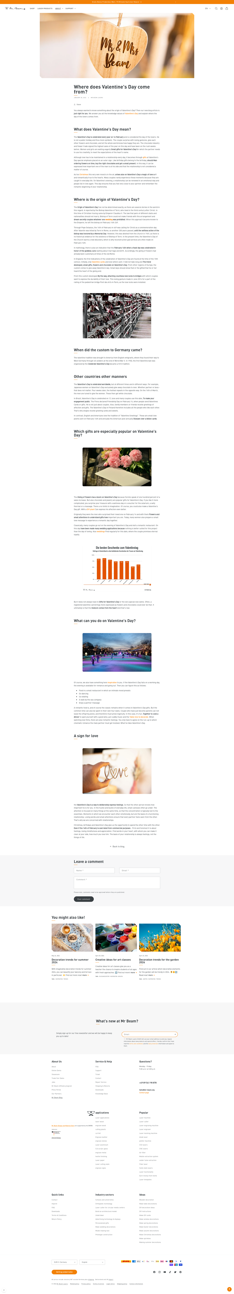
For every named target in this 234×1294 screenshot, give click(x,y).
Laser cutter (144, 1121)
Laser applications (102, 1118)
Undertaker (99, 1215)
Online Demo (56, 1070)
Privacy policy (86, 1284)
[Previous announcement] (58, 2)
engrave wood (100, 1125)
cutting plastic (100, 1129)
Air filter (142, 1152)
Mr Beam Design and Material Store (63, 1126)
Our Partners (56, 1093)
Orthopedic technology (103, 1203)
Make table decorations (148, 1203)
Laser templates (145, 1179)
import (111, 1279)
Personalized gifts (102, 1223)
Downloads (99, 1090)
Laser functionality (146, 1172)
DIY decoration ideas (147, 1207)
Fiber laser (143, 1164)
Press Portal (56, 1090)
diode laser (143, 1137)
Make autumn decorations (149, 1230)
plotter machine (145, 1141)
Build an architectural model (106, 1211)
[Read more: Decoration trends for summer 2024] (72, 938)
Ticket (97, 1074)
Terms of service (98, 1284)
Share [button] (79, 104)
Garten (145, 979)
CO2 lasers (143, 1145)
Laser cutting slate (102, 1164)
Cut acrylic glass (101, 1148)
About (54, 1066)
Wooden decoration (146, 1200)
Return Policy (57, 1219)
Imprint (54, 1203)
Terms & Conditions (59, 1215)
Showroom (56, 1074)
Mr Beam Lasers (62, 1284)
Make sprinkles (145, 1238)
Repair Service (100, 1082)
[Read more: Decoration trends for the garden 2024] (160, 938)
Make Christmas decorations (150, 1234)
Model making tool (102, 1230)
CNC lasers (143, 1148)
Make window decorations (149, 1219)
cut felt (98, 1133)
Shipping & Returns (102, 1086)
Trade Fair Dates (58, 1078)
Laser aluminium (101, 1145)
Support (98, 1070)
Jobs (53, 1082)
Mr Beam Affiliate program (62, 1086)
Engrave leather (101, 1137)
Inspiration (59, 979)
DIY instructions (145, 1211)
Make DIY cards (145, 1215)
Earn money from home (148, 1176)
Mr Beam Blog (57, 1097)
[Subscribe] (175, 1034)
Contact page (144, 1092)
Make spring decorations (148, 1223)
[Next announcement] (176, 2)
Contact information (136, 1284)
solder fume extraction (147, 1160)
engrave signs (100, 1168)
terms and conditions (136, 1044)
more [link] (84, 975)
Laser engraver (145, 1129)
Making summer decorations (150, 1242)
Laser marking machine (148, 1133)
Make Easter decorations (148, 1227)
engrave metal (100, 1152)
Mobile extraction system (148, 1156)
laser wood (99, 1121)
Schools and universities (104, 1200)
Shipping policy (122, 1284)
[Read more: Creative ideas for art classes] (116, 938)
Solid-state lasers (146, 1168)
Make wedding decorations (105, 1227)
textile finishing (101, 1156)
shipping (91, 1279)
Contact (98, 1078)
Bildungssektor (104, 976)
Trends (65, 979)
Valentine (129, 113)
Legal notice (110, 1284)
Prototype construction (103, 1234)
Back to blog (118, 846)
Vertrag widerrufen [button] (64, 1271)
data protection (153, 1044)
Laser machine (144, 1118)
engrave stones (101, 1141)
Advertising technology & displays (107, 1219)
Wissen (120, 976)
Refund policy (74, 1284)
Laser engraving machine (148, 1125)
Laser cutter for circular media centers (110, 1207)
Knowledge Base (101, 1093)
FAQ (96, 1066)
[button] (59, 8)
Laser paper (100, 1160)
